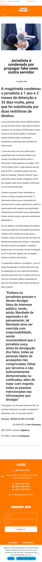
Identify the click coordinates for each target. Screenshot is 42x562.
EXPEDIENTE (13, 543)
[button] (3, 9)
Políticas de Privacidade (26, 558)
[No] (38, 553)
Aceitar (11, 558)
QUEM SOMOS (28, 543)
